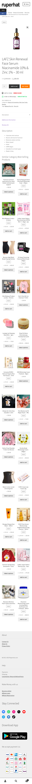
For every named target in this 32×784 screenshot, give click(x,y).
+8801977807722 (22, 96)
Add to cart (14, 86)
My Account (5, 781)
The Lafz (16, 106)
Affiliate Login (6, 693)
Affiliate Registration (8, 695)
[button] (27, 27)
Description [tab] (5, 115)
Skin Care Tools (23, 102)
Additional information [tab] (9, 120)
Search (16, 781)
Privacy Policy (6, 646)
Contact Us (5, 641)
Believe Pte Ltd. (9, 106)
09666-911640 (17, 93)
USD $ (4, 10)
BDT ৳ (4, 13)
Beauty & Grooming (18, 12)
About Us (4, 644)
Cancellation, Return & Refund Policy (13, 676)
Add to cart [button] (23, 194)
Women (4, 104)
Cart (24, 779)
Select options (8, 192)
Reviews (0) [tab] (5, 125)
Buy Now (25, 86)
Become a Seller (6, 691)
